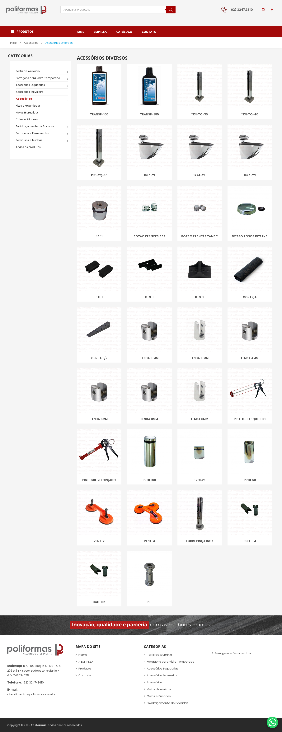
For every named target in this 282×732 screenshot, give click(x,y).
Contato (84, 675)
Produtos (85, 668)
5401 (99, 236)
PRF (149, 602)
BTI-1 (99, 297)
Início (13, 42)
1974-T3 (250, 175)
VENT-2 (99, 541)
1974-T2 (199, 175)
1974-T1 (149, 175)
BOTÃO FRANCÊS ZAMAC (199, 236)
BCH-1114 (249, 541)
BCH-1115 (99, 602)
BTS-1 (149, 297)
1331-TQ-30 (199, 114)
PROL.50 (250, 480)
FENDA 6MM (99, 419)
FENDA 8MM (149, 419)
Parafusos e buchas (29, 140)
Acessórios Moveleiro (30, 92)
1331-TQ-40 (249, 114)
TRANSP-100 (99, 114)
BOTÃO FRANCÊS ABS (149, 236)
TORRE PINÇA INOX (200, 541)
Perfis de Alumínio (28, 71)
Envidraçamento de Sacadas (35, 126)
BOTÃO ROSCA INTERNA (250, 236)
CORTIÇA (250, 297)
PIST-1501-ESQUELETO (250, 419)
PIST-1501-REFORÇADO (99, 480)
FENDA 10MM (149, 358)
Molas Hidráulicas (27, 112)
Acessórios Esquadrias (30, 85)
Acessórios (31, 42)
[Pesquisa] (171, 9)
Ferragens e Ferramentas (32, 133)
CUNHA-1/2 (99, 358)
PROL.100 (149, 480)
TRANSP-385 (149, 114)
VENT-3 (149, 541)
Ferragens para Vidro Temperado (38, 78)
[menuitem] (82, 31)
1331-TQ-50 (99, 175)
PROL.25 (199, 480)
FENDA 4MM (249, 358)
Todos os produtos (28, 147)
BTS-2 (199, 297)
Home (82, 655)
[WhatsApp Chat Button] (272, 722)
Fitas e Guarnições (28, 106)
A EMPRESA (85, 662)
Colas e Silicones (27, 119)
